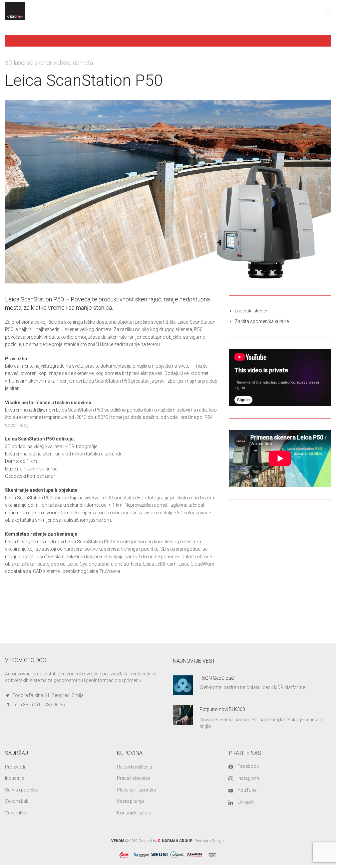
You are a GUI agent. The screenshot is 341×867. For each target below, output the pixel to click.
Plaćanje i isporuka (136, 789)
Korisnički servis (134, 812)
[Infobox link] (252, 685)
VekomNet (16, 812)
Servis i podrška (21, 789)
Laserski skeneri (251, 310)
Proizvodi (15, 767)
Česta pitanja (130, 801)
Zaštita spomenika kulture (262, 321)
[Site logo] (15, 10)
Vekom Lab (17, 801)
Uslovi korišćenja (134, 767)
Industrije (14, 778)
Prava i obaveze (133, 778)
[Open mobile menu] (327, 11)
